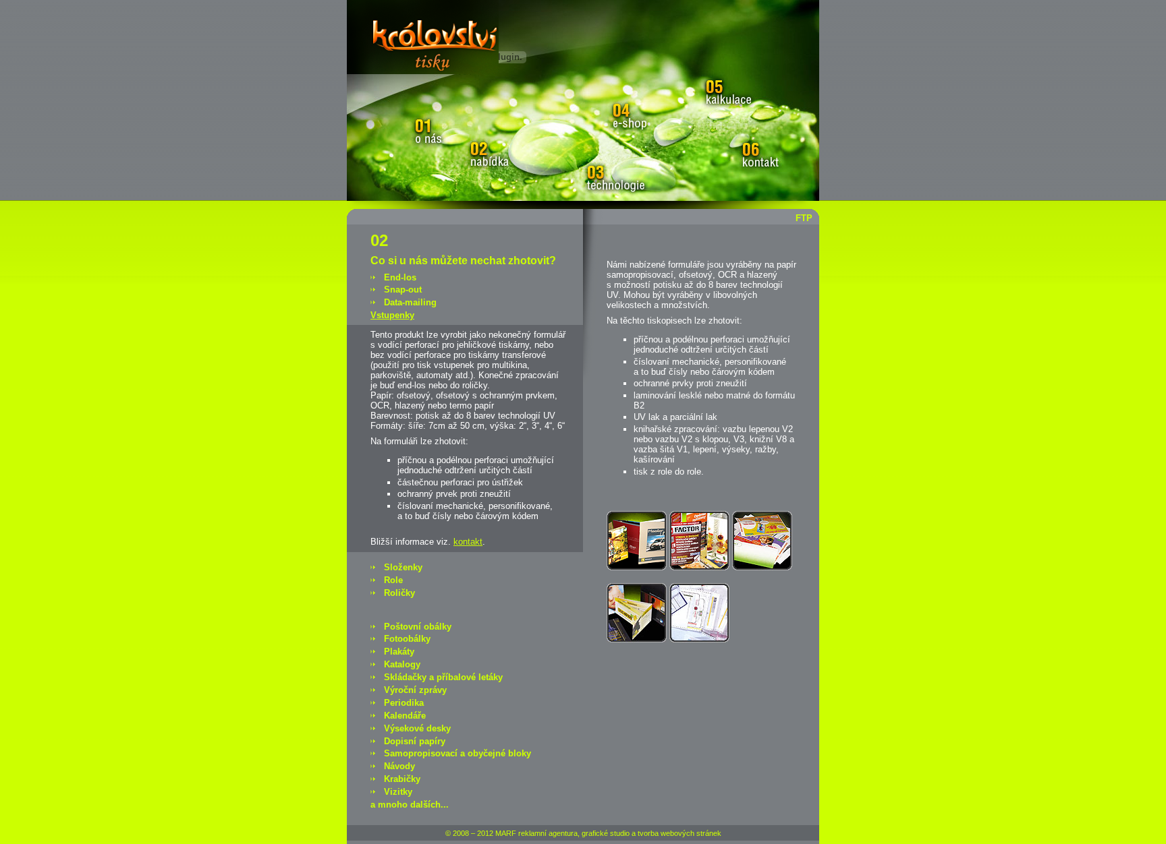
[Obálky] (762, 567)
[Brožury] (637, 567)
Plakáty (399, 651)
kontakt (467, 542)
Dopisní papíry (414, 741)
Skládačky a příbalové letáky (443, 677)
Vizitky (398, 792)
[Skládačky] (637, 639)
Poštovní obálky (417, 627)
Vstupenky (392, 315)
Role (393, 580)
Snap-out (403, 289)
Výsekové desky (417, 728)
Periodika (404, 703)
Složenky (403, 567)
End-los (400, 277)
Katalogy (402, 664)
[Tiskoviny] (699, 639)
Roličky (399, 593)
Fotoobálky (407, 639)
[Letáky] (699, 567)
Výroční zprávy (415, 690)
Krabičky (402, 779)
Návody (399, 766)
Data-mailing (410, 302)
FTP (804, 218)
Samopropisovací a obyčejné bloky (457, 753)
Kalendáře (405, 716)
